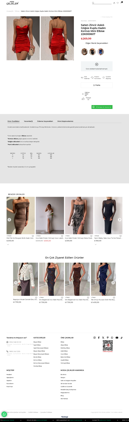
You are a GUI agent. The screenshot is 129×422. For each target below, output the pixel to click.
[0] (121, 3)
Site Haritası (64, 398)
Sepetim (9, 380)
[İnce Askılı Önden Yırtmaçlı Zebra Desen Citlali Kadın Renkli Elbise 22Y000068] (79, 215)
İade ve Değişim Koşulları (68, 380)
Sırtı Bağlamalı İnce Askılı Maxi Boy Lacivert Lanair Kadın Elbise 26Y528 (51, 300)
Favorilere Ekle (33, 236)
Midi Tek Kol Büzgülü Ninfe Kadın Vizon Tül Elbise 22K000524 (21, 238)
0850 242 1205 (14, 351)
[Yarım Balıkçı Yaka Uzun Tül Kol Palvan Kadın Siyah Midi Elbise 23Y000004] (108, 215)
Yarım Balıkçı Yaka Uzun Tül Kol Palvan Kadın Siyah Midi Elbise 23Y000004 (108, 238)
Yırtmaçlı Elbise (65, 363)
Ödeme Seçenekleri (45, 121)
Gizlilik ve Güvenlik (66, 386)
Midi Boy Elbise (65, 348)
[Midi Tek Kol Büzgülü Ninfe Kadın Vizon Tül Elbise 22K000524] (21, 215)
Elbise (62, 342)
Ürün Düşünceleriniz (65, 121)
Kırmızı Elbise (38, 360)
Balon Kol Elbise (65, 357)
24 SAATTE (88, 420)
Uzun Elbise (64, 354)
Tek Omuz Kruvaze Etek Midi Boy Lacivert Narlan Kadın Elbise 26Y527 (103, 300)
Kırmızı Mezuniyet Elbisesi (41, 363)
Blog (62, 395)
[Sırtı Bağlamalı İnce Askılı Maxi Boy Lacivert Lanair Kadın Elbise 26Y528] (51, 279)
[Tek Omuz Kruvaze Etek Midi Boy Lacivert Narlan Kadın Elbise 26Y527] (103, 279)
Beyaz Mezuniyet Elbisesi (41, 354)
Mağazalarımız (65, 392)
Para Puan (10, 386)
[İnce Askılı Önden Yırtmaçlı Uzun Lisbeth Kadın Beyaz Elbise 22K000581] (50, 215)
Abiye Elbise (64, 345)
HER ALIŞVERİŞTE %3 (56, 420)
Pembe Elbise (38, 366)
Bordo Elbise (37, 357)
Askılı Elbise (64, 351)
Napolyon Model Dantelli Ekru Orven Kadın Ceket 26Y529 (25, 299)
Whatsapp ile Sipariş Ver (103, 107)
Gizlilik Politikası (33, 412)
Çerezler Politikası (46, 412)
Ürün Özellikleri (13, 121)
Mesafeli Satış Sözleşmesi (68, 389)
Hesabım (9, 374)
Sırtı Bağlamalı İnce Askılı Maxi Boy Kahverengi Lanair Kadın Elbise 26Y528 (77, 300)
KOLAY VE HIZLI (24, 420)
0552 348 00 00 (15, 342)
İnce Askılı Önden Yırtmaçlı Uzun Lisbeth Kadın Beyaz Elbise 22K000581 (50, 238)
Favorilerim (10, 383)
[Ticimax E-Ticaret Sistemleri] (64, 417)
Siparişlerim (10, 377)
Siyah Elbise (37, 345)
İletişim (63, 377)
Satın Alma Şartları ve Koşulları (16, 412)
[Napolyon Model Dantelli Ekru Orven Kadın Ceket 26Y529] (25, 279)
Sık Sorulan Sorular (66, 383)
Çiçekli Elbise (65, 360)
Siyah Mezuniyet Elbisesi (41, 348)
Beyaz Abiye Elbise (39, 351)
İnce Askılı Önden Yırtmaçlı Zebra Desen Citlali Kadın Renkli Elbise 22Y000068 (79, 238)
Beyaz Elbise (37, 342)
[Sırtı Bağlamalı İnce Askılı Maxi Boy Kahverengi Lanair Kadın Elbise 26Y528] (77, 279)
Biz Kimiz (63, 374)
